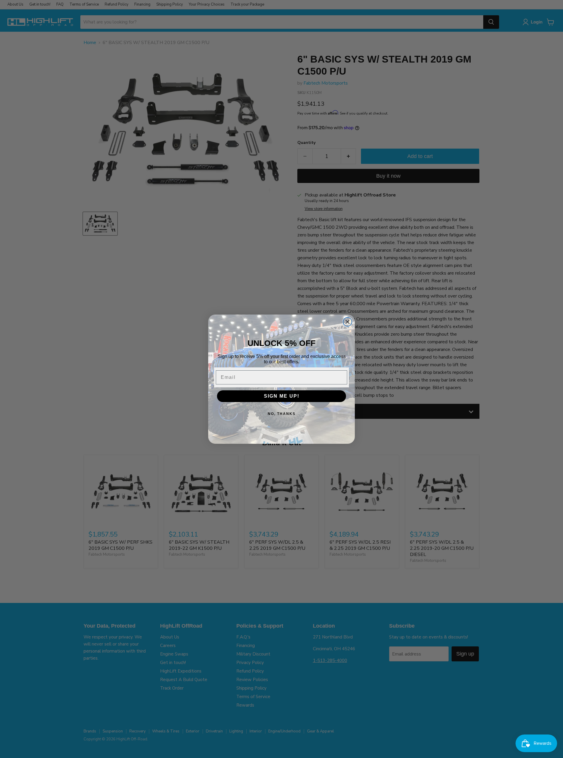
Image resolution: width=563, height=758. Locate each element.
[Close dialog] (347, 321)
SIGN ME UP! (281, 396)
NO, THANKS (282, 414)
